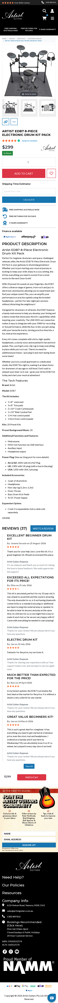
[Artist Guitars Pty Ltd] (13, 14)
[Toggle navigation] (52, 18)
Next (53, 107)
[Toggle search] (44, 11)
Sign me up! (29, 845)
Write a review (43, 528)
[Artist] (48, 147)
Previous (5, 107)
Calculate (29, 200)
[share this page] (14, 121)
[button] (52, 11)
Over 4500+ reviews (22, 3)
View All (29, 766)
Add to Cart (23, 173)
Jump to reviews (29, 140)
